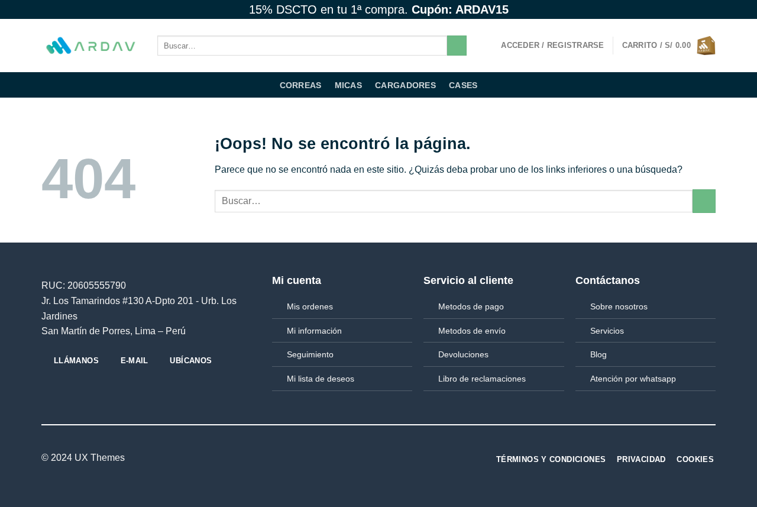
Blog (598, 354)
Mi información (314, 330)
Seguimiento (310, 354)
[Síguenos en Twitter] (698, 9)
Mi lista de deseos (320, 378)
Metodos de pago (471, 306)
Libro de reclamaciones (482, 378)
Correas (301, 85)
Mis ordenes (310, 306)
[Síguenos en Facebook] (676, 9)
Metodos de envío (472, 330)
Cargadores (405, 85)
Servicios (607, 330)
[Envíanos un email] (709, 9)
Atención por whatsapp (633, 378)
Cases (463, 85)
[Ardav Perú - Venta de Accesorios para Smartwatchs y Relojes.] (90, 46)
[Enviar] (457, 45)
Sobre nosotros (619, 306)
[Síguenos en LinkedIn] (371, 458)
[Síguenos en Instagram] (687, 9)
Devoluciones (463, 354)
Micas (348, 85)
